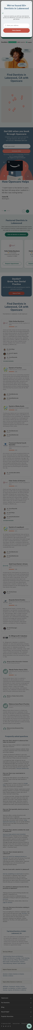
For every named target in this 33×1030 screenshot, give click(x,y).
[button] (16, 30)
